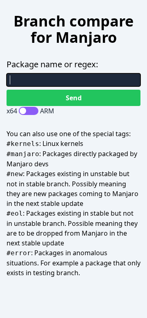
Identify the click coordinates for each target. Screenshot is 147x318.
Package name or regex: (52, 64)
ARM (47, 110)
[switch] (28, 111)
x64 (12, 110)
